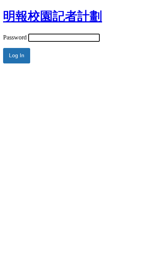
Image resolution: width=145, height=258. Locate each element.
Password (15, 37)
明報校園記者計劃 (52, 16)
